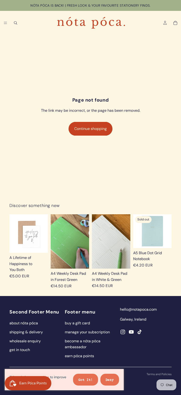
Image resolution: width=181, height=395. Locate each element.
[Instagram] (123, 332)
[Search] (15, 23)
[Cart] (175, 23)
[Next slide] (84, 241)
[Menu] (5, 22)
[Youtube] (131, 332)
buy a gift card (77, 323)
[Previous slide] (56, 241)
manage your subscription (87, 332)
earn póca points (79, 355)
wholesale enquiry (25, 341)
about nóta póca (23, 323)
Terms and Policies (159, 374)
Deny (110, 380)
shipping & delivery (26, 332)
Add (44, 245)
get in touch (19, 349)
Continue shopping (90, 128)
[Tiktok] (139, 332)
